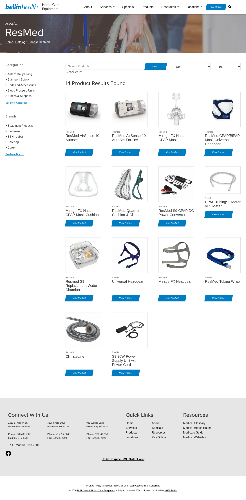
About (88, 7)
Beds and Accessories (21, 85)
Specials (128, 7)
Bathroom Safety (18, 79)
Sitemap (107, 485)
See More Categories (16, 102)
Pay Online (216, 7)
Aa (6, 23)
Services (106, 7)
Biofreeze (13, 131)
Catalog (20, 42)
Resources (168, 7)
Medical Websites (194, 437)
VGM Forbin (171, 490)
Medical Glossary (194, 423)
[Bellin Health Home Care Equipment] (32, 6)
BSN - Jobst (15, 136)
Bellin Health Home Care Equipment (96, 490)
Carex (11, 147)
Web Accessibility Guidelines (145, 485)
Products (148, 7)
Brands (32, 42)
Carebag (13, 142)
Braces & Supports (19, 95)
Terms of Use (121, 485)
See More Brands (14, 154)
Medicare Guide (193, 432)
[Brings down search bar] (230, 7)
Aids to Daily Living (19, 74)
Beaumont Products (20, 125)
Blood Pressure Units (21, 90)
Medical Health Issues (197, 427)
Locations (193, 7)
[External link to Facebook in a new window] (8, 453)
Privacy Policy (93, 485)
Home (9, 42)
